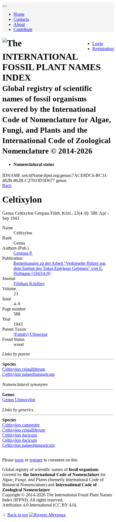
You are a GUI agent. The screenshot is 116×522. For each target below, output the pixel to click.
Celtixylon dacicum (19, 435)
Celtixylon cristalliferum (23, 369)
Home (19, 14)
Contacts (21, 19)
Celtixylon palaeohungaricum (28, 374)
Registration (103, 48)
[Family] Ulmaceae (31, 334)
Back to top (17, 514)
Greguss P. (23, 253)
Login (97, 43)
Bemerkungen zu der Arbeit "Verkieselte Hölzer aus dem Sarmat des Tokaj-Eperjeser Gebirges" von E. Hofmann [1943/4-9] (60, 268)
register (36, 459)
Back (7, 185)
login (19, 459)
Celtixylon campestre (21, 425)
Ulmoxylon (18, 399)
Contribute (23, 29)
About (19, 24)
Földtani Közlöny (29, 283)
